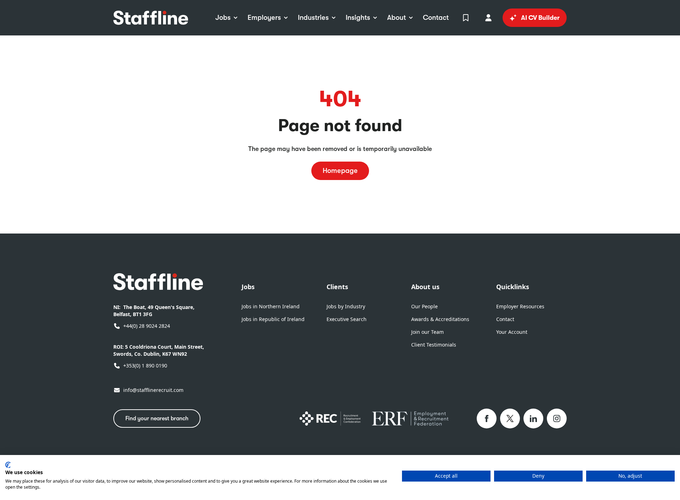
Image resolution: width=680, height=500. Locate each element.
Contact (505, 319)
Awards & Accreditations (440, 319)
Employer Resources (520, 306)
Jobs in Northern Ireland (271, 306)
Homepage (340, 171)
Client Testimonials (433, 344)
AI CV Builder (540, 17)
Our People (424, 306)
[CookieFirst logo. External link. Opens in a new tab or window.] (8, 465)
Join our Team (427, 331)
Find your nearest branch (156, 418)
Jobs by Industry (346, 306)
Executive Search (347, 319)
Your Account (511, 331)
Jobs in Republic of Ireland (273, 319)
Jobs (248, 286)
